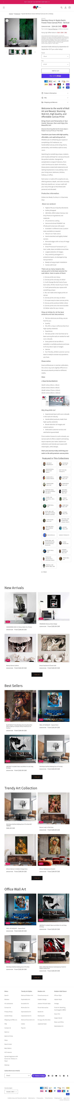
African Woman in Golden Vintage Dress (16, 869)
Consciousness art (43, 995)
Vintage (56, 1003)
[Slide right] (35, 52)
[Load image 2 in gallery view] (17, 52)
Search (6, 995)
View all (37, 674)
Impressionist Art (26, 1016)
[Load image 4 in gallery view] (29, 52)
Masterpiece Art (58, 1026)
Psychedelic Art (25, 999)
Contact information (64, 1099)
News (6, 1040)
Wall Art (7, 1032)
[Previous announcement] (4, 2)
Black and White (59, 1022)
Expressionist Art (26, 1011)
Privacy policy (40, 1098)
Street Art (40, 1011)
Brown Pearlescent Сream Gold (48, 665)
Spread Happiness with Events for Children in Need (11, 1059)
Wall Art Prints (9, 1036)
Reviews (7, 999)
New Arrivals (8, 1044)
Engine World (58, 1018)
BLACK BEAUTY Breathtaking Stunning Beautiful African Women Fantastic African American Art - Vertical (19, 726)
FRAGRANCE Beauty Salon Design (48, 624)
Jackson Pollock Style (44, 1003)
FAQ (6, 1024)
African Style (58, 995)
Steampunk (41, 1016)
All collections (9, 1003)
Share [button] (45, 572)
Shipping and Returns (11, 1020)
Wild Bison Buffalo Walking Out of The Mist (51, 766)
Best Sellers (8, 1048)
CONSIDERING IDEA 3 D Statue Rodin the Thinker (19, 627)
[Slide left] (6, 52)
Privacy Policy (8, 1011)
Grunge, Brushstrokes (44, 1020)
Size (43, 61)
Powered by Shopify (22, 1098)
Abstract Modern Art (27, 995)
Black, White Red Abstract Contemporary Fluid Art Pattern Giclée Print (53, 967)
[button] (4, 8)
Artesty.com (14, 1098)
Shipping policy (58, 1098)
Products (17, 14)
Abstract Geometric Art (28, 1020)
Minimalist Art (25, 1007)
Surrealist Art (25, 1003)
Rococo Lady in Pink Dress (46, 827)
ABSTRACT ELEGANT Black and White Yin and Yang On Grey (19, 767)
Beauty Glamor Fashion (12, 665)
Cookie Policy (8, 1016)
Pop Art (23, 1028)
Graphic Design (42, 999)
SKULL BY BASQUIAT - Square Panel (49, 725)
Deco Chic (57, 1014)
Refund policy (31, 1098)
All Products (8, 1052)
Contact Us (8, 1007)
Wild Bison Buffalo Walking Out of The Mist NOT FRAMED (19, 825)
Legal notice (66, 1098)
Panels (43, 53)
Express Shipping (52, 29)
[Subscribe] (29, 1075)
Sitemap (7, 1065)
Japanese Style (42, 1024)
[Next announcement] (70, 2)
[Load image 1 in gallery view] (11, 52)
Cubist (23, 1024)
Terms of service (49, 1098)
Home (11, 14)
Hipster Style (58, 999)
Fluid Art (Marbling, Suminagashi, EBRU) (60, 1009)
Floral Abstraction (43, 1007)
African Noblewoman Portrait (47, 869)
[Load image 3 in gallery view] (23, 52)
